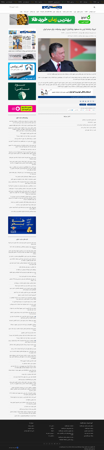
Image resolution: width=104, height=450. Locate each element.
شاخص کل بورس (49, 2)
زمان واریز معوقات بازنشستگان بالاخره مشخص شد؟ (25, 176)
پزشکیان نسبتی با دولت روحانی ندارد (88, 127)
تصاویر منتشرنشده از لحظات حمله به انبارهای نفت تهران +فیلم (23, 179)
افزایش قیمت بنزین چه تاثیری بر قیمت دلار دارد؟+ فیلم (25, 292)
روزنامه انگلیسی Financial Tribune (66, 439)
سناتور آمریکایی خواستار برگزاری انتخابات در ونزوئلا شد (25, 283)
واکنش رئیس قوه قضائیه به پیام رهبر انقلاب (27, 379)
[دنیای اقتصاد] (52, 7)
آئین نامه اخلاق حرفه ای (29, 431)
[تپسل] (42, 89)
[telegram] (83, 101)
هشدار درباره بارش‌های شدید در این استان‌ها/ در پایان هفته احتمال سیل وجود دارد (22, 173)
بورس (75, 11)
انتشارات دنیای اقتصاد (69, 426)
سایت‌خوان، (90, 97)
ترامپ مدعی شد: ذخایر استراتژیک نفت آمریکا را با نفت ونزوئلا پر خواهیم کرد (23, 305)
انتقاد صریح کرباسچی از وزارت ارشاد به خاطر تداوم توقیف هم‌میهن (22, 125)
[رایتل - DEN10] (22, 108)
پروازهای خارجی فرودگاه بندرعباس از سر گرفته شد (26, 269)
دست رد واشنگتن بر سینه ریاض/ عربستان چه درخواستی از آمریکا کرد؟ (22, 186)
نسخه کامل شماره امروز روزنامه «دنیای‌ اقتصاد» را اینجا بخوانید (22, 51)
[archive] (44, 444)
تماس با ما (51, 426)
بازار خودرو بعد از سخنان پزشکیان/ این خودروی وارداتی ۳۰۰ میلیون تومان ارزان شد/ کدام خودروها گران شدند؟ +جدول (22, 146)
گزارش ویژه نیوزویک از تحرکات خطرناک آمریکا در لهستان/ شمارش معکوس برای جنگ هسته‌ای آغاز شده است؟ (23, 412)
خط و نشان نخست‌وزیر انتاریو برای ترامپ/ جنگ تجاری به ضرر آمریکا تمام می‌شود (22, 243)
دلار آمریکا (32, 2)
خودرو (54, 11)
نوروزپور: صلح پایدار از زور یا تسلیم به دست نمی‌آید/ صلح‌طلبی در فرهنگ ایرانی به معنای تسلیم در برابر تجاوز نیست (23, 298)
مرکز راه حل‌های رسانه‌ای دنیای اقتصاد (65, 437)
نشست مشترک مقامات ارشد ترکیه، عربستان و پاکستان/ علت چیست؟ (22, 335)
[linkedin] (85, 101)
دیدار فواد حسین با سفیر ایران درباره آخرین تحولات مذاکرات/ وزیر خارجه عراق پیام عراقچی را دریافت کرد (23, 259)
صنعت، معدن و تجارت (67, 11)
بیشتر (21, 11)
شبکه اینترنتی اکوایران (88, 431)
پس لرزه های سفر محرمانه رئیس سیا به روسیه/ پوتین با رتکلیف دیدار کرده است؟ (23, 313)
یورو (90, 2)
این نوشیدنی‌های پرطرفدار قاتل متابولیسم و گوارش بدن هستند (23, 202)
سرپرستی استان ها (49, 433)
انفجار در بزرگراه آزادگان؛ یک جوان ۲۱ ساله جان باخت (25, 138)
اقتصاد (85, 11)
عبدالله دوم (82, 104)
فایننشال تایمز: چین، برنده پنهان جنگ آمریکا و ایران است (24, 377)
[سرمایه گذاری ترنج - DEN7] (52, 19)
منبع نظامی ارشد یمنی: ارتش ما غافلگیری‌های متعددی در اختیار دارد (22, 256)
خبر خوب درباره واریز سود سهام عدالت (28, 149)
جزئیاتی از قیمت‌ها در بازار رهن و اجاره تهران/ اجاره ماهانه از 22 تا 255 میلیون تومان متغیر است (23, 393)
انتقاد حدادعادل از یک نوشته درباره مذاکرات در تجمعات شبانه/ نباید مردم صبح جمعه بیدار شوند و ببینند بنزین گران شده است (22, 122)
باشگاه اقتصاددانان (48, 11)
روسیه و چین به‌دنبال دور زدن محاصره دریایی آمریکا (25, 285)
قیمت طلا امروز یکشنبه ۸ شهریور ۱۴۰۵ (28, 133)
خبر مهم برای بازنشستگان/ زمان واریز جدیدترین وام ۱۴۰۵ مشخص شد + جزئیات (22, 279)
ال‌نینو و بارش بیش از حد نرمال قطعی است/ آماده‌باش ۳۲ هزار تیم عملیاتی (22, 142)
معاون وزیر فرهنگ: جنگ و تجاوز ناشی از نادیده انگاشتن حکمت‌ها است (22, 321)
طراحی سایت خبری (13, 447)
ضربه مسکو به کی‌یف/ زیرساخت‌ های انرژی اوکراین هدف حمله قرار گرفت (23, 345)
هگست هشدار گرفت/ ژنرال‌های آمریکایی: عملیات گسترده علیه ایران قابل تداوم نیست (23, 263)
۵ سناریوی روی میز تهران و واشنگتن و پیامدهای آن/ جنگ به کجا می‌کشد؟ (23, 247)
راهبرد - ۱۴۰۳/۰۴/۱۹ (92, 122)
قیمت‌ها (42, 11)
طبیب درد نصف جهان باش (90, 130)
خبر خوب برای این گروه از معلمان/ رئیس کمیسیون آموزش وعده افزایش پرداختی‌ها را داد (23, 403)
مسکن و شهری (80, 11)
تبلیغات (52, 428)
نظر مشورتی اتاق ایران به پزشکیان (89, 120)
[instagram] (60, 444)
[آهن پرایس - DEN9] (22, 71)
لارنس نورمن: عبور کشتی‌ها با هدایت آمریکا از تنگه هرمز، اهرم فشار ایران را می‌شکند (22, 158)
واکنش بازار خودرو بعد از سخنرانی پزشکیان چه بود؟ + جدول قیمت (22, 188)
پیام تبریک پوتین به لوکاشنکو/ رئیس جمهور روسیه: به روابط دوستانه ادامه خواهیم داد (22, 371)
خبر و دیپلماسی (92, 11)
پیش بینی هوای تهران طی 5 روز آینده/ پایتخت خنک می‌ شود (23, 348)
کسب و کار (26, 11)
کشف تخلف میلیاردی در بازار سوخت (29, 374)
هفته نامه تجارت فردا (89, 433)
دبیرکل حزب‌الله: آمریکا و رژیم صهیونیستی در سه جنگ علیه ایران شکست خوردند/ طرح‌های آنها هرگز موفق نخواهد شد (23, 366)
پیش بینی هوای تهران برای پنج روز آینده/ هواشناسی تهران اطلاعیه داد (23, 273)
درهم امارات (78, 2)
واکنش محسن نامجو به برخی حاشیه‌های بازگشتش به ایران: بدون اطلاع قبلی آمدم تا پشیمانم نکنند (23, 289)
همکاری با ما (50, 436)
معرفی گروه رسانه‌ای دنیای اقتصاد (86, 426)
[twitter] (88, 101)
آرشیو (37, 11)
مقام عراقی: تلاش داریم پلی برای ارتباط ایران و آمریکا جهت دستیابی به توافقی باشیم (22, 208)
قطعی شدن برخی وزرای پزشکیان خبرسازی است (86, 125)
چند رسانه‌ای (32, 11)
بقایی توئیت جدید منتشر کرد (30, 406)
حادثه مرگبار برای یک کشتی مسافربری (28, 332)
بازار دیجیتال (58, 11)
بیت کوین (64, 2)
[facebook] (91, 101)
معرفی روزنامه (31, 426)
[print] (80, 101)
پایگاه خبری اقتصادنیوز (88, 436)
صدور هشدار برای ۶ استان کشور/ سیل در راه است (26, 205)
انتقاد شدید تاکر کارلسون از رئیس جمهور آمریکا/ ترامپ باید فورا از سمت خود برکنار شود (23, 309)
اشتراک (52, 431)
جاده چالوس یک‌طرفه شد (31, 400)
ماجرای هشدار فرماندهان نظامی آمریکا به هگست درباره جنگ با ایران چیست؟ (22, 329)
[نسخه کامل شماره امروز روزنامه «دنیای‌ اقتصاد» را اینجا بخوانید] (22, 39)
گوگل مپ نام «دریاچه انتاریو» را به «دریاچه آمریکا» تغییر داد (24, 301)
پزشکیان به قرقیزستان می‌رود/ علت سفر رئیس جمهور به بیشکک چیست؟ (23, 325)
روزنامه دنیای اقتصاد (89, 428)
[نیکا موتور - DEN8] (22, 56)
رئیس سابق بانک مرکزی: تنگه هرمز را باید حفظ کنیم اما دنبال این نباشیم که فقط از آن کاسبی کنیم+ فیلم (23, 317)
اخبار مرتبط (67, 116)
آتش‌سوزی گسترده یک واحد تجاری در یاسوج (27, 295)
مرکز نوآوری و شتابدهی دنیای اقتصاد (66, 431)
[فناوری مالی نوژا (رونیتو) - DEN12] (22, 225)
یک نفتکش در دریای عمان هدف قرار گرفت (27, 267)
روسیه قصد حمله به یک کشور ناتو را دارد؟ (27, 276)
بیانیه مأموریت (31, 428)
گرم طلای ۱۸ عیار (18, 2)
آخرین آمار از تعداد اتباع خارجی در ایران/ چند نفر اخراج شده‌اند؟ (23, 397)
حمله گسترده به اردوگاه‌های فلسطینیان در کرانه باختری (25, 416)
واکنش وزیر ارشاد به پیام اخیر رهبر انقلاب (27, 409)
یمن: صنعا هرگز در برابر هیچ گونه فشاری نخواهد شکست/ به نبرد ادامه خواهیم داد (23, 352)
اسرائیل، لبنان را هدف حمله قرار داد (29, 363)
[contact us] (47, 444)
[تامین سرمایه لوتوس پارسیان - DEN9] (22, 91)
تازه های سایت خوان (22, 239)
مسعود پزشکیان (91, 104)
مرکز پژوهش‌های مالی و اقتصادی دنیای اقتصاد (65, 434)
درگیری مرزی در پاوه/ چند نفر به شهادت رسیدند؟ (26, 136)
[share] (49, 444)
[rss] (52, 444)
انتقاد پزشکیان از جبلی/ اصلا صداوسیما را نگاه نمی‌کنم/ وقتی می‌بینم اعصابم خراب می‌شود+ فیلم (22, 182)
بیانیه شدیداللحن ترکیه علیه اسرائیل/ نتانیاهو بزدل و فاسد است (23, 211)
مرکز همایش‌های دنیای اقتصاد (67, 428)
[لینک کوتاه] (93, 101)
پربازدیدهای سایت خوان (22, 118)
